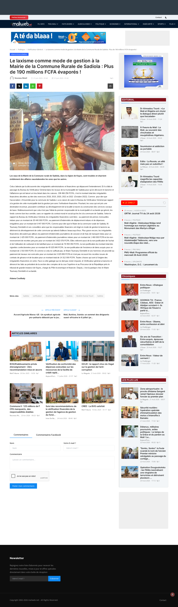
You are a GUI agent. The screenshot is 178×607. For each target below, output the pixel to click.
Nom (12, 443)
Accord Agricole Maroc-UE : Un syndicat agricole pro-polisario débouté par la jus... (37, 316)
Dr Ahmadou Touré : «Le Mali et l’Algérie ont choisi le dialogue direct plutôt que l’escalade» (152, 112)
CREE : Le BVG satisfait (93, 406)
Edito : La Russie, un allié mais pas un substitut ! (152, 162)
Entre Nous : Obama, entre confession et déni (152, 322)
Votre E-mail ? (70, 443)
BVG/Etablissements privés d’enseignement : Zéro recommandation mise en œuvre (26, 367)
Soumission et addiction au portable (152, 147)
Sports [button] (161, 24)
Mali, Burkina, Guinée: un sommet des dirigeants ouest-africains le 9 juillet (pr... (86, 316)
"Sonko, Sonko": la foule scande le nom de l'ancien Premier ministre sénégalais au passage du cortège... (153, 453)
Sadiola (26, 296)
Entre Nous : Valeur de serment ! (151, 356)
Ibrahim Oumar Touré (54, 296)
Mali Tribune (14, 373)
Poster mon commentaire (23, 486)
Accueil (12, 49)
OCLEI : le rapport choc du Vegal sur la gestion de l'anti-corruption (98, 367)
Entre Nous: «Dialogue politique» (151, 286)
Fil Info (41, 24)
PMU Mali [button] (52, 24)
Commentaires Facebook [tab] (48, 434)
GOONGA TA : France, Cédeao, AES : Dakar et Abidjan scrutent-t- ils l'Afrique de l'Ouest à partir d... (151, 305)
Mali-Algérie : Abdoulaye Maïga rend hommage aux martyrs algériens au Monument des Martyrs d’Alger (142, 225)
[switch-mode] (166, 17)
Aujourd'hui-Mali (51, 376)
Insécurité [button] (147, 24)
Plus (171, 24)
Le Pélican (144, 167)
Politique (21, 49)
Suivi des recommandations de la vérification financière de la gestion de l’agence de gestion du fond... (61, 410)
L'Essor (143, 119)
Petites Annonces (18, 17)
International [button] (130, 24)
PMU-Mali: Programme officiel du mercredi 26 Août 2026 (140, 253)
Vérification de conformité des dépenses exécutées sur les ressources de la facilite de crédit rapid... (61, 368)
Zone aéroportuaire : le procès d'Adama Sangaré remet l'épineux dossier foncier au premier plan (152, 392)
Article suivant (70, 310)
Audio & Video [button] (84, 24)
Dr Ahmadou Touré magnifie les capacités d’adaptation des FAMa (151, 179)
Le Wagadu (86, 373)
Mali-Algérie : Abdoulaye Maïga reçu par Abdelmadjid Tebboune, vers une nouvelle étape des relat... (144, 240)
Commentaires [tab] (21, 434)
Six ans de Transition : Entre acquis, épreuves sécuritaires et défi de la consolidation (152, 340)
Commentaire (16, 454)
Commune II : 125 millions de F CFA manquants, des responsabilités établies (25, 409)
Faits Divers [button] (67, 24)
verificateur (37, 296)
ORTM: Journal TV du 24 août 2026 (142, 213)
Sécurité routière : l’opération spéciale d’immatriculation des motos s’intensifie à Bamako (151, 412)
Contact (158, 17)
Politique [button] (100, 24)
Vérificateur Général (35, 49)
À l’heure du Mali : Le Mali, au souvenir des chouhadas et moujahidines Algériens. (152, 131)
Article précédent (52, 310)
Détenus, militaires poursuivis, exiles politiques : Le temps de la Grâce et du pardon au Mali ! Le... (152, 431)
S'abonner (54, 578)
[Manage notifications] (172, 594)
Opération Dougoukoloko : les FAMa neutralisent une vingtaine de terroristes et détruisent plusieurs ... (152, 472)
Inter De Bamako (51, 418)
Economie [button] (114, 24)
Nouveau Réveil (15, 415)
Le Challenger (145, 290)
